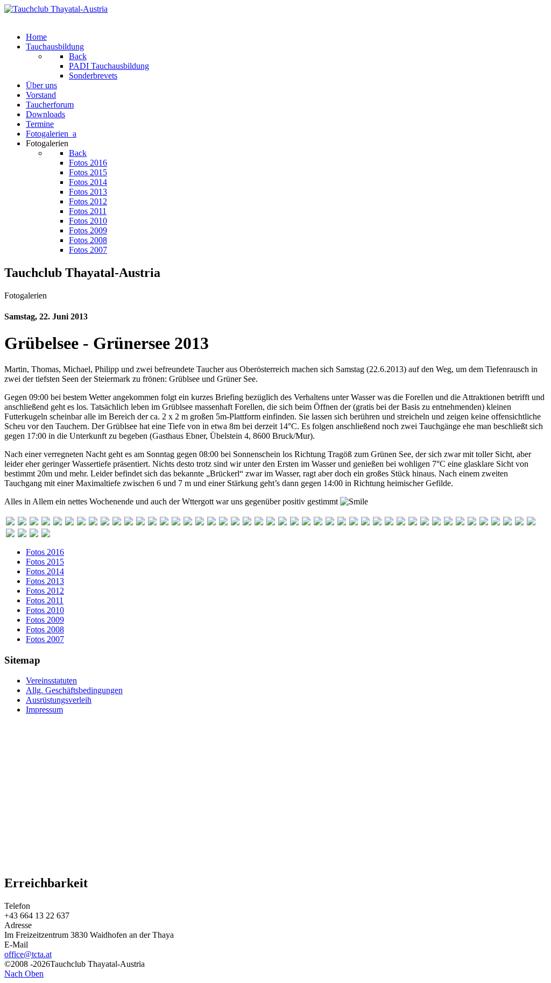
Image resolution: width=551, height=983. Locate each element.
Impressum (44, 709)
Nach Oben (24, 973)
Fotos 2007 (45, 639)
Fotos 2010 (45, 610)
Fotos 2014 (45, 571)
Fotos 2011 (44, 600)
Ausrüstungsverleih (58, 699)
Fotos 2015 (45, 561)
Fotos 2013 (45, 581)
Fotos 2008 (45, 629)
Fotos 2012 (45, 590)
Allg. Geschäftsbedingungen (74, 690)
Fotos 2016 (45, 552)
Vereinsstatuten (51, 680)
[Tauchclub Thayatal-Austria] (56, 8)
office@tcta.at (28, 954)
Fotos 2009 (45, 619)
